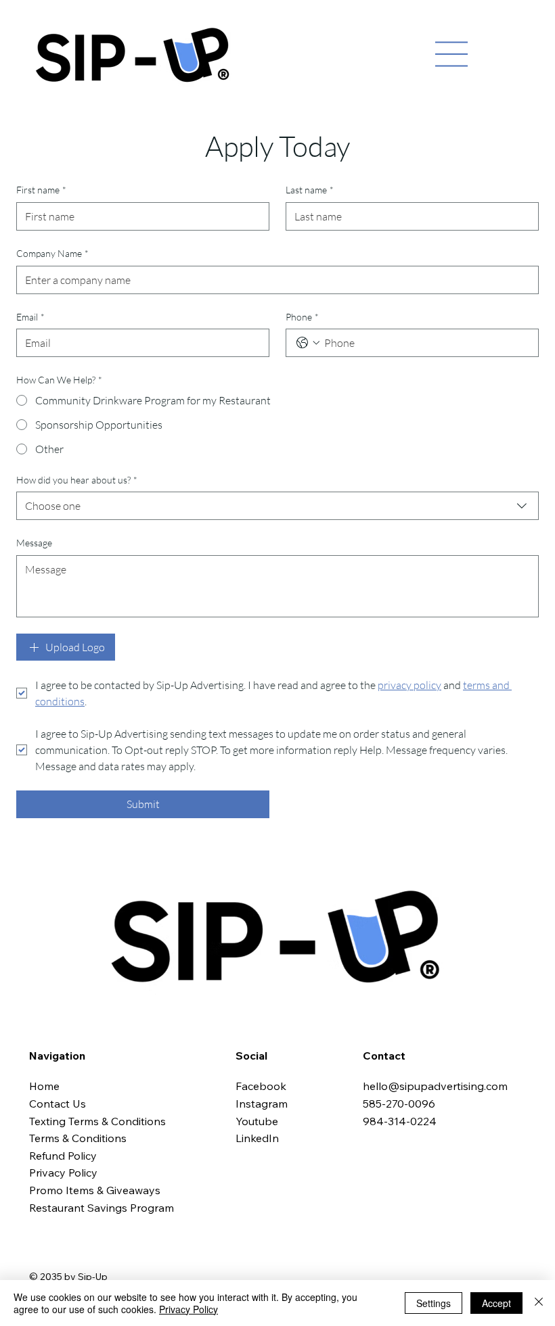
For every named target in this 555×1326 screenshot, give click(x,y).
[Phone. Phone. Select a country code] (307, 343)
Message (34, 542)
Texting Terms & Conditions (97, 1121)
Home (45, 1086)
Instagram (263, 1103)
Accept (496, 1303)
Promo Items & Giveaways (94, 1190)
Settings (433, 1303)
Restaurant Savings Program (101, 1207)
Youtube (257, 1121)
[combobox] (277, 506)
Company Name (52, 253)
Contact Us (57, 1103)
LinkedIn (257, 1138)
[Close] (539, 1303)
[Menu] (451, 54)
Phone (302, 317)
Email (30, 317)
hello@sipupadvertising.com (435, 1086)
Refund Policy (63, 1155)
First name (41, 189)
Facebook (262, 1086)
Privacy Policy (63, 1172)
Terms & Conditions (78, 1138)
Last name (310, 189)
